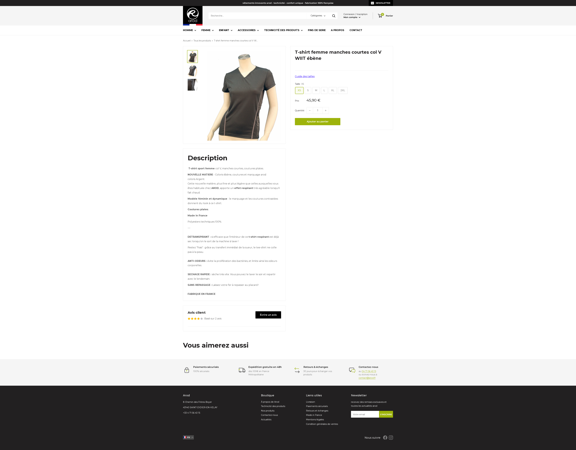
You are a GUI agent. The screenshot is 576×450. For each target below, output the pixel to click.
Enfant (224, 30)
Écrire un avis (268, 314)
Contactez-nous (269, 415)
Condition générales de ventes (322, 424)
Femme (205, 30)
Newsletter (383, 3)
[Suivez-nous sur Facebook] (385, 437)
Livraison (310, 402)
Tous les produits (202, 40)
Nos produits (267, 410)
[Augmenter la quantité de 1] (325, 110)
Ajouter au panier (317, 121)
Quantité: (300, 110)
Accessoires (247, 30)
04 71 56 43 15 (369, 371)
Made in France (314, 415)
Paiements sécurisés (317, 406)
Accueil (186, 40)
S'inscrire (386, 414)
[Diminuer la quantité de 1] (310, 110)
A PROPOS (337, 30)
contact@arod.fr (367, 378)
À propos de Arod (270, 402)
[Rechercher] (334, 15)
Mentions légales (315, 419)
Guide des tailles (305, 76)
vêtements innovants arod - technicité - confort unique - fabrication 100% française (288, 3)
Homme (188, 30)
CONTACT (356, 30)
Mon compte (351, 17)
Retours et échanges (317, 410)
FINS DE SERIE (317, 30)
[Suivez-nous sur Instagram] (391, 437)
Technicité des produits (281, 30)
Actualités (266, 419)
